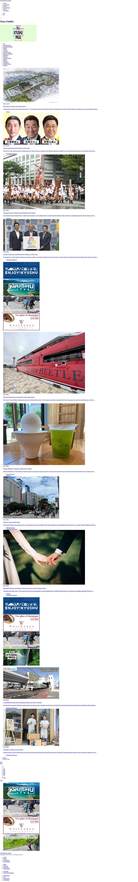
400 (4, 775)
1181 (4, 777)
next (1, 763)
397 (4, 770)
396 (4, 769)
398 (4, 772)
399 (4, 773)
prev (1, 762)
